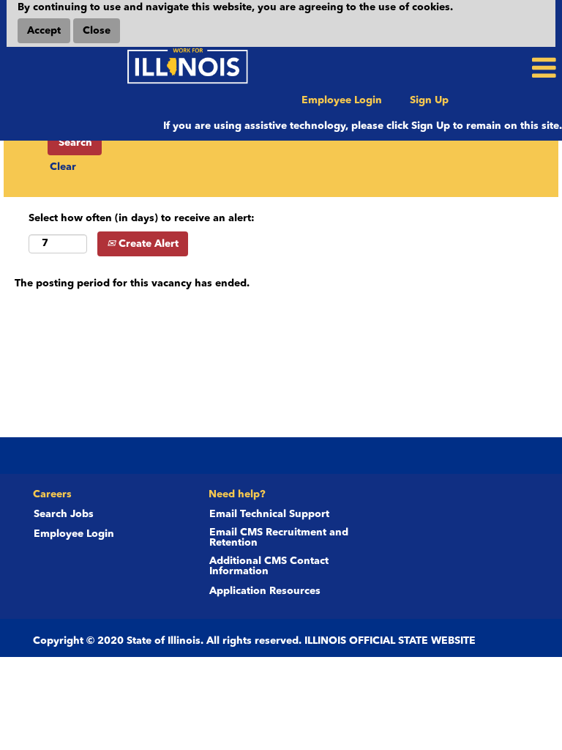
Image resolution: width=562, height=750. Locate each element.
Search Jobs (64, 514)
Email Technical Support (269, 514)
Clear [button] (63, 167)
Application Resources (265, 591)
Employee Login (341, 100)
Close (96, 31)
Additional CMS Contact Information (269, 566)
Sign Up (429, 100)
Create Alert (147, 244)
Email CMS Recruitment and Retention (278, 537)
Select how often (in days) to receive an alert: (142, 218)
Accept (44, 31)
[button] (468, 68)
